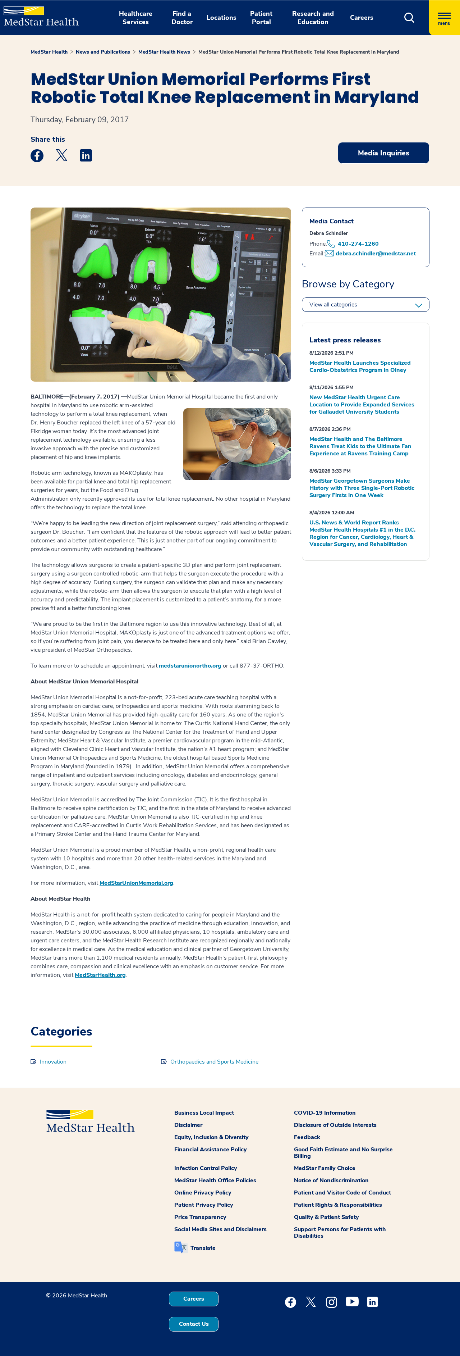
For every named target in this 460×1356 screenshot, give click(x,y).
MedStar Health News (164, 52)
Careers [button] (361, 17)
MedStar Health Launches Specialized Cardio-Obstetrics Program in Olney (360, 366)
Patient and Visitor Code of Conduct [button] (342, 1193)
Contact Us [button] (194, 1324)
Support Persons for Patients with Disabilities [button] (340, 1232)
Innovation (53, 1062)
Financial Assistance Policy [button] (210, 1149)
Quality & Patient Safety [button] (326, 1217)
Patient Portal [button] (261, 17)
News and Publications (103, 52)
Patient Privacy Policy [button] (203, 1205)
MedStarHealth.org (100, 975)
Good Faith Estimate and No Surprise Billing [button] (343, 1153)
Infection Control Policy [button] (205, 1168)
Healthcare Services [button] (135, 17)
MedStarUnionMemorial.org (136, 883)
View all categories (333, 305)
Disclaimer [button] (188, 1125)
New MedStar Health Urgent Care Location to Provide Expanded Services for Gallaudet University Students (361, 404)
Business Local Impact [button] (204, 1113)
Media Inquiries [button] (383, 153)
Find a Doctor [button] (182, 17)
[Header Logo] (37, 13)
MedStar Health (49, 52)
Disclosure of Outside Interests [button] (335, 1125)
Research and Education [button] (313, 17)
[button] (409, 17)
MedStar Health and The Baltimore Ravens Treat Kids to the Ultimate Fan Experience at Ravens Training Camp (360, 446)
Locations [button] (221, 17)
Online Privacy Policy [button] (202, 1193)
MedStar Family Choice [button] (324, 1168)
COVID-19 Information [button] (325, 1113)
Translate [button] (203, 1248)
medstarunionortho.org (190, 666)
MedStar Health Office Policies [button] (215, 1180)
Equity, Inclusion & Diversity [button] (211, 1137)
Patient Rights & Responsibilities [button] (338, 1205)
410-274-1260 (358, 243)
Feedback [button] (307, 1137)
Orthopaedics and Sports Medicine (214, 1062)
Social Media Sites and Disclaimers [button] (220, 1229)
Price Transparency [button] (200, 1217)
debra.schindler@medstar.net (376, 253)
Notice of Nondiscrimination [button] (331, 1180)
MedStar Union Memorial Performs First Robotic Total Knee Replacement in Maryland (298, 52)
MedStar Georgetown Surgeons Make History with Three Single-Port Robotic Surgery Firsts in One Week (361, 488)
